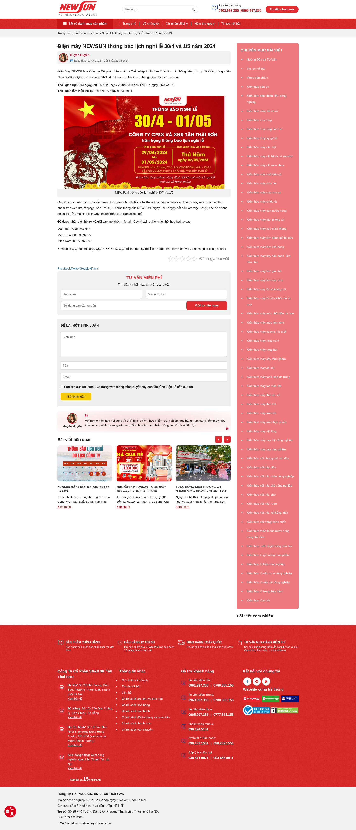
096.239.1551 (223, 743)
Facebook (64, 268)
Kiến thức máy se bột (260, 367)
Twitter (75, 268)
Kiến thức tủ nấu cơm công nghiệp (269, 573)
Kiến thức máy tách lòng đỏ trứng (268, 376)
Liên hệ (126, 692)
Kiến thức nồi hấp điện (261, 467)
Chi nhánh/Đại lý (177, 23)
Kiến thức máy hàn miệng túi (265, 219)
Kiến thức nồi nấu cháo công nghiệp (270, 476)
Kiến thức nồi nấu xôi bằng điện (267, 512)
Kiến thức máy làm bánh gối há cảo (270, 237)
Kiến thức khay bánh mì (262, 111)
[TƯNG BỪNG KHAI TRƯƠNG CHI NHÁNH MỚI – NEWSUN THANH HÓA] (144, 463)
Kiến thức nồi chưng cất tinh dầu (268, 458)
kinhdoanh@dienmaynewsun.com (89, 823)
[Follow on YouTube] (266, 681)
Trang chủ (129, 23)
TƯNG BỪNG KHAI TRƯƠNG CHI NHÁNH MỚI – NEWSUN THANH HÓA (142, 489)
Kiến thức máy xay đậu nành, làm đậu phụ (268, 259)
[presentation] (218, 439)
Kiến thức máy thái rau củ (263, 395)
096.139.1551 (198, 743)
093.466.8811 (223, 758)
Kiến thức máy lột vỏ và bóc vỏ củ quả (269, 301)
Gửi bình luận (76, 396)
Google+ (85, 268)
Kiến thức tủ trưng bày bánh (265, 591)
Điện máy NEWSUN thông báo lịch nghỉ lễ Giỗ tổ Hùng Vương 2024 (199, 489)
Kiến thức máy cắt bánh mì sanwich (270, 156)
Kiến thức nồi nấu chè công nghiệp (269, 485)
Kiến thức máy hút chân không (267, 228)
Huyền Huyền (79, 55)
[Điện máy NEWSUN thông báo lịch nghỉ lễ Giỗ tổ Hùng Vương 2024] (203, 463)
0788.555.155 (223, 700)
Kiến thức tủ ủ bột (258, 600)
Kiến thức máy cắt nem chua (265, 165)
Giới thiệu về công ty (135, 680)
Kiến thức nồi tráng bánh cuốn (266, 521)
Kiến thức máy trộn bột (261, 413)
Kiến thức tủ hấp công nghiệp (266, 564)
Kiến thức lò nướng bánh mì (265, 129)
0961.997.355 (198, 685)
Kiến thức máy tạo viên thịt (264, 386)
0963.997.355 (198, 700)
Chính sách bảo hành (136, 711)
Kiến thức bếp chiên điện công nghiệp (266, 99)
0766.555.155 (223, 685)
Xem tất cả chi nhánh (85, 779)
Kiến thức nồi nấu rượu (262, 503)
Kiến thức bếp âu (258, 86)
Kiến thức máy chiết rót (262, 201)
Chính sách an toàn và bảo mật (142, 698)
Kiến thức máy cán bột (261, 147)
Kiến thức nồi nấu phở (261, 494)
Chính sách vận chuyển (137, 729)
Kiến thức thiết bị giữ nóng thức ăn (269, 546)
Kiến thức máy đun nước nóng (266, 210)
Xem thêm (64, 506)
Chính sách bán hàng (136, 705)
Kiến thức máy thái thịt (261, 404)
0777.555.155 (223, 714)
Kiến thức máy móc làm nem (265, 322)
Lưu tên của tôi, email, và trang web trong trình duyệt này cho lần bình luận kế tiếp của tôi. (129, 387)
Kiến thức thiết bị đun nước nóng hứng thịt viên (268, 534)
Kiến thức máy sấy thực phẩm (266, 358)
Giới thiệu (79, 33)
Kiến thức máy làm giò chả (264, 271)
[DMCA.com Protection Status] (284, 710)
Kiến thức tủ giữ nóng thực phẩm (268, 555)
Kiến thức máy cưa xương (264, 192)
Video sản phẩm (257, 77)
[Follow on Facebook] (247, 681)
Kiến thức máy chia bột (262, 183)
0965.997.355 (198, 714)
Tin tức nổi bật (230, 23)
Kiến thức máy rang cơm (263, 340)
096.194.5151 (198, 729)
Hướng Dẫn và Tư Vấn (261, 59)
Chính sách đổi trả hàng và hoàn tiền (146, 717)
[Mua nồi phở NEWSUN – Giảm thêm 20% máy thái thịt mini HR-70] (84, 463)
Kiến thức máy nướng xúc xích (267, 331)
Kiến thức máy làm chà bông (265, 246)
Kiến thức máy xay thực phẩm (266, 449)
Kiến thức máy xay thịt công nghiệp (270, 440)
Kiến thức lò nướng (259, 120)
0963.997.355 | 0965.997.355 (240, 10)
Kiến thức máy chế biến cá (264, 174)
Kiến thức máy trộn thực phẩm (266, 422)
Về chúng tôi (151, 23)
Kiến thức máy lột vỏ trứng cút (266, 289)
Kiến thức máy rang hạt (262, 349)
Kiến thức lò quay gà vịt (262, 138)
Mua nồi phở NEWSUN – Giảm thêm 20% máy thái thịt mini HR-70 (82, 489)
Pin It (94, 268)
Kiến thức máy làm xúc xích (265, 280)
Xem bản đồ (75, 698)
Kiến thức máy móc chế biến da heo (270, 313)
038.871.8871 (198, 758)
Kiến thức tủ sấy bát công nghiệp (268, 582)
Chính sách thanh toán (136, 723)
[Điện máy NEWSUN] (77, 9)
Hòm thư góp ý (204, 23)
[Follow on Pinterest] (257, 681)
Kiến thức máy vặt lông (262, 431)
